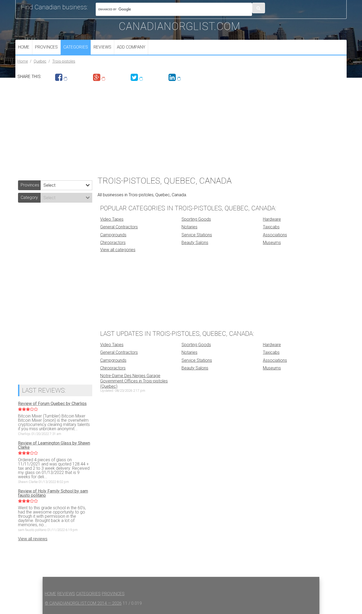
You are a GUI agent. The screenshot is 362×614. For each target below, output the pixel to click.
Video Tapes (111, 219)
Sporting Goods (196, 219)
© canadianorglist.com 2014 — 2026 (83, 603)
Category (29, 197)
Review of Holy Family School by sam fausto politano (53, 493)
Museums (272, 242)
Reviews (102, 47)
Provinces (46, 47)
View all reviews (32, 538)
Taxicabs (271, 226)
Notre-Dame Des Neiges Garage (130, 375)
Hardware (272, 219)
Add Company (131, 47)
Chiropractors (113, 242)
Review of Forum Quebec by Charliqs (52, 404)
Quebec (40, 61)
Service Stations (197, 234)
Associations (275, 234)
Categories (75, 47)
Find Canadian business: (54, 7)
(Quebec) (108, 386)
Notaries (189, 226)
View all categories (117, 249)
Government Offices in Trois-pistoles (134, 381)
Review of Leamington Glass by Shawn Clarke (54, 445)
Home (23, 47)
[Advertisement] (174, 127)
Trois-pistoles (63, 61)
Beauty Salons (195, 242)
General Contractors (119, 226)
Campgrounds (113, 234)
